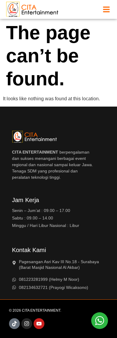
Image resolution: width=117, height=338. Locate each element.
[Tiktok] (14, 323)
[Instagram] (26, 323)
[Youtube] (39, 323)
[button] (106, 9)
